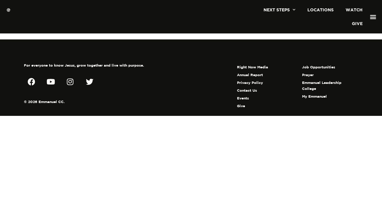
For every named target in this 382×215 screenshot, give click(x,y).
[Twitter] (89, 81)
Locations (320, 9)
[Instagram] (70, 81)
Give (357, 23)
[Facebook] (31, 81)
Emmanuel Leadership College (321, 85)
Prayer (308, 75)
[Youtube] (50, 81)
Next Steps (277, 9)
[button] (373, 17)
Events (243, 98)
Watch (354, 9)
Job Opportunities (318, 67)
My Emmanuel (314, 96)
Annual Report (250, 75)
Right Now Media (252, 67)
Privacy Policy (250, 82)
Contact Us (247, 90)
